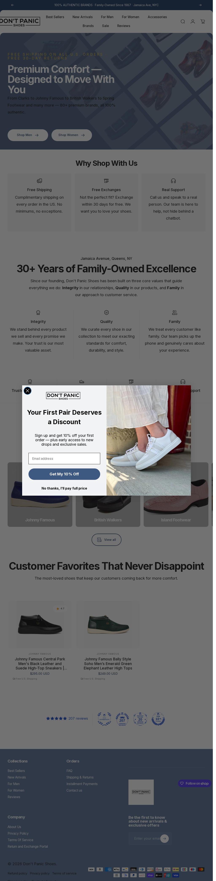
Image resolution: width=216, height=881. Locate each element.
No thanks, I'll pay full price (64, 488)
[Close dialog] (27, 390)
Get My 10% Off (64, 474)
